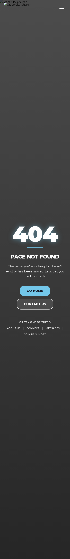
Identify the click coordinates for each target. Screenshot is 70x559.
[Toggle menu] (62, 7)
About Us (13, 328)
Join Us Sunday (35, 334)
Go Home (35, 291)
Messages (53, 328)
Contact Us (35, 304)
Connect (33, 328)
